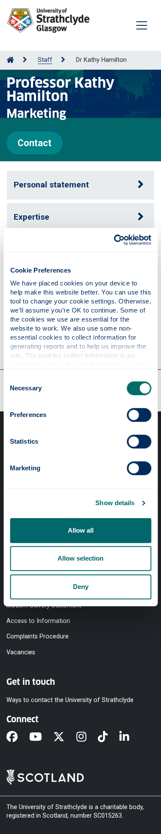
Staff (45, 60)
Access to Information (38, 621)
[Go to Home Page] (10, 60)
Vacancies (20, 652)
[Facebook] (17, 737)
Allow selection (80, 558)
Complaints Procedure (37, 636)
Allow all (81, 530)
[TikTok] (108, 737)
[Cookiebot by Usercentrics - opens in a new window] (114, 239)
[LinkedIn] (130, 737)
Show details (114, 502)
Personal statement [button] (51, 185)
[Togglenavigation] (142, 25)
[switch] (139, 415)
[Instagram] (87, 737)
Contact (35, 143)
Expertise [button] (31, 217)
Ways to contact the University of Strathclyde (70, 699)
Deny (80, 586)
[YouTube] (41, 737)
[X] (64, 737)
